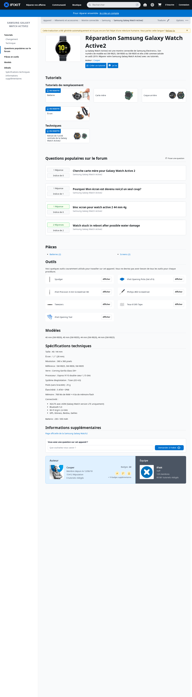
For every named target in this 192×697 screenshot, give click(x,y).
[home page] (12, 4)
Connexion (184, 4)
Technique (10, 43)
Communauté (59, 5)
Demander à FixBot (167, 447)
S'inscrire (169, 4)
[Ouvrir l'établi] (145, 5)
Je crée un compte (109, 13)
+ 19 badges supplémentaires (119, 477)
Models (7, 62)
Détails (7, 67)
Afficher (106, 279)
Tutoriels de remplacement (64, 85)
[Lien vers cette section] (44, 346)
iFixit (159, 467)
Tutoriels (8, 35)
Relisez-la (170, 30)
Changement (12, 39)
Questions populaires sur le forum (17, 50)
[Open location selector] (152, 5)
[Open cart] (159, 5)
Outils (50, 261)
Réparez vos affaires (36, 5)
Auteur (54, 460)
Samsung (106, 20)
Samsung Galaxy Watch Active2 (18, 24)
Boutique (76, 5)
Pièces (51, 246)
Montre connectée (90, 20)
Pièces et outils (11, 56)
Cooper (96, 60)
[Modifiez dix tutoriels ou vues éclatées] (129, 473)
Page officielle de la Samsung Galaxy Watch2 (66, 433)
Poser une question (176, 158)
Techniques (53, 125)
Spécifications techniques (18, 72)
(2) (55, 254)
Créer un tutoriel (97, 65)
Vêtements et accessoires (66, 20)
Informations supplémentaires (14, 77)
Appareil (47, 20)
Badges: (126, 467)
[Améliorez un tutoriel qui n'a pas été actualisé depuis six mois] (123, 473)
